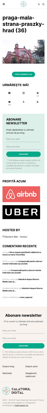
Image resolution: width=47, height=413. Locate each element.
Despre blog (8, 366)
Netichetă (7, 373)
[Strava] (23, 103)
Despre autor (31, 366)
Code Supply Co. (21, 405)
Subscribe (23, 154)
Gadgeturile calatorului (30, 375)
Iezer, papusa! (26, 297)
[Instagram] (23, 94)
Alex (5, 252)
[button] (4, 4)
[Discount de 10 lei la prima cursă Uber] (21, 212)
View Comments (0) (23, 74)
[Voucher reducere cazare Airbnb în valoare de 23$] (21, 194)
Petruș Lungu (9, 261)
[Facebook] (9, 94)
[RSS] (38, 103)
